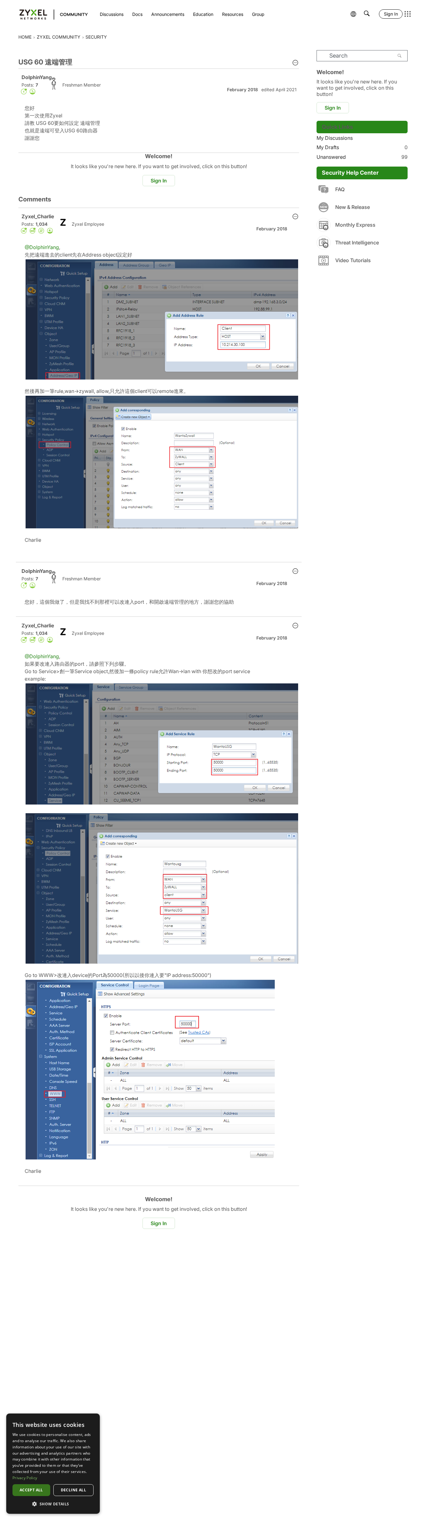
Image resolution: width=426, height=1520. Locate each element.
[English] (50, 14)
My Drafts (362, 147)
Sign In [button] (159, 180)
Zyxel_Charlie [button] (38, 216)
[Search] (399, 55)
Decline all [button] (73, 1490)
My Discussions (335, 138)
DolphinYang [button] (37, 77)
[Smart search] (366, 14)
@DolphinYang (42, 247)
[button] (295, 63)
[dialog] (53, 1464)
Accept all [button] (31, 1490)
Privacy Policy (24, 1477)
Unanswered (362, 157)
